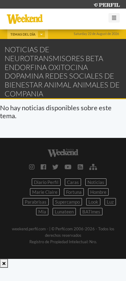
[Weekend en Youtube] (68, 166)
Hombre (98, 192)
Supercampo (67, 202)
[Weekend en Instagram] (32, 166)
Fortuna (74, 192)
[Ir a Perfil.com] (106, 4)
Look (93, 202)
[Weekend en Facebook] (43, 166)
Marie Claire (44, 192)
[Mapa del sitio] (93, 166)
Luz (110, 202)
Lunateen (64, 211)
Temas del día (23, 34)
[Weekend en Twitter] (55, 166)
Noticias (95, 182)
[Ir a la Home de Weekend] (63, 152)
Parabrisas (35, 202)
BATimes (91, 211)
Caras (73, 182)
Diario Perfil (46, 182)
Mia (42, 211)
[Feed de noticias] (80, 166)
